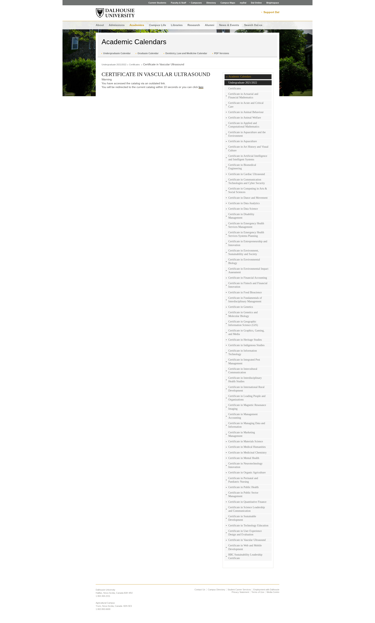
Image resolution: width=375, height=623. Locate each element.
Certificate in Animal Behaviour (246, 112)
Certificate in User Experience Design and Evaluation (245, 533)
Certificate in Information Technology (242, 352)
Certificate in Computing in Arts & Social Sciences (247, 190)
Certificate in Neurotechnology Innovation (245, 465)
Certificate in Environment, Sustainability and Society (243, 252)
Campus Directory (216, 589)
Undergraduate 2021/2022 (114, 64)
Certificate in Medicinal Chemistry (247, 452)
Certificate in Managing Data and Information (246, 425)
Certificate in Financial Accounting (247, 277)
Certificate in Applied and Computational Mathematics (243, 125)
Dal (243, 3)
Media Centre (273, 592)
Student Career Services (239, 589)
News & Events (229, 25)
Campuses (196, 3)
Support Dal (271, 12)
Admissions (117, 25)
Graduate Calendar (148, 53)
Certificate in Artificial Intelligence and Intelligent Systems (247, 157)
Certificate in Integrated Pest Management (244, 361)
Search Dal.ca (253, 25)
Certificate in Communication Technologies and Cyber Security (246, 181)
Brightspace (272, 3)
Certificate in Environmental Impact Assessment (248, 270)
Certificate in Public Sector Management (243, 494)
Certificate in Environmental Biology (244, 261)
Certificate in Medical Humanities (247, 446)
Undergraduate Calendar (117, 53)
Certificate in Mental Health (243, 458)
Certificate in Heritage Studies (245, 339)
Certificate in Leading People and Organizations (246, 398)
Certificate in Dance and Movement (248, 197)
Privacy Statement (240, 592)
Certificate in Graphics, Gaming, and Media (246, 332)
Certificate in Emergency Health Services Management (246, 225)
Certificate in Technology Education (248, 525)
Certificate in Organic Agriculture (247, 472)
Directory (211, 3)
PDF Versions (221, 53)
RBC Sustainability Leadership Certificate (245, 556)
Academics (136, 25)
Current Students (157, 3)
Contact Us (200, 589)
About (100, 25)
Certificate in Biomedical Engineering (242, 166)
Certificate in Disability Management (241, 216)
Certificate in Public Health (243, 487)
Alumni (209, 25)
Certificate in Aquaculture (242, 141)
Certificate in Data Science (243, 208)
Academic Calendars (134, 42)
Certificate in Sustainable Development (242, 518)
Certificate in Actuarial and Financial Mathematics (243, 95)
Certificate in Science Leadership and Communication (246, 509)
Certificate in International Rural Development (246, 389)
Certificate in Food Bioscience (245, 292)
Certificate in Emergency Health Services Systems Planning (246, 234)
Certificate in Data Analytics (244, 203)
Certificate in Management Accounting (243, 416)
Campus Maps (228, 3)
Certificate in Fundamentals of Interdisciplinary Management (245, 299)
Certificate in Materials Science (245, 441)
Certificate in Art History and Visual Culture (248, 148)
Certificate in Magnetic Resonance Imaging (247, 407)
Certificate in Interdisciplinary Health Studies (245, 379)
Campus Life (157, 25)
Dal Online (256, 3)
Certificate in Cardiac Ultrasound (246, 174)
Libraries (177, 25)
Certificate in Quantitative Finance (247, 501)
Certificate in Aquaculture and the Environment (247, 134)
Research (194, 25)
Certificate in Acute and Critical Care (245, 104)
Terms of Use (257, 592)
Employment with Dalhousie (266, 589)
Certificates (134, 64)
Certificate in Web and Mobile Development (245, 547)
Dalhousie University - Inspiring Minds (115, 13)
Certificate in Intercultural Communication (242, 370)
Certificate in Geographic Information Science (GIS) (243, 323)
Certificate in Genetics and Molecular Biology (243, 314)
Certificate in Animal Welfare (244, 117)
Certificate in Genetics (240, 306)
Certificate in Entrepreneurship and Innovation (247, 243)
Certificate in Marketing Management (241, 434)
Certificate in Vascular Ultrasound (247, 540)
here (201, 87)
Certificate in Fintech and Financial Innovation (247, 285)
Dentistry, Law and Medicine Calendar (186, 53)
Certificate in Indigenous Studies (246, 345)
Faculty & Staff (178, 3)
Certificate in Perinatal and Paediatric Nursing (243, 480)
